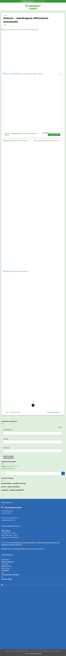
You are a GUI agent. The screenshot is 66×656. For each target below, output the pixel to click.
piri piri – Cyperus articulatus (10, 486)
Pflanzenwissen (34, 651)
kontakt (7, 651)
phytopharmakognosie (54, 412)
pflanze (5, 15)
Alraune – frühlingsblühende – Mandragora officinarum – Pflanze (21, 134)
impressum (45, 651)
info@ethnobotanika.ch (8, 468)
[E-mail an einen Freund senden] (33, 405)
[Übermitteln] (63, 473)
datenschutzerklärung (54, 651)
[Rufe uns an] (43, 1)
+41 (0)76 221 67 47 (12, 466)
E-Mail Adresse (8, 430)
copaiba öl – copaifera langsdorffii (12, 490)
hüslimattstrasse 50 (7, 511)
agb (40, 651)
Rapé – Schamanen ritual (12, 412)
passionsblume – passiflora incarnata (13, 483)
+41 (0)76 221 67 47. (16, 545)
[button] (2, 6)
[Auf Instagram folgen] (38, 1)
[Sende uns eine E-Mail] (41, 1)
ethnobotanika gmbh (12, 507)
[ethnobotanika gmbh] (33, 6)
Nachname (6, 447)
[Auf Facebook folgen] (35, 1)
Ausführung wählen (54, 134)
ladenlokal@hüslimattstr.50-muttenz (19, 651)
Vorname (5, 439)
